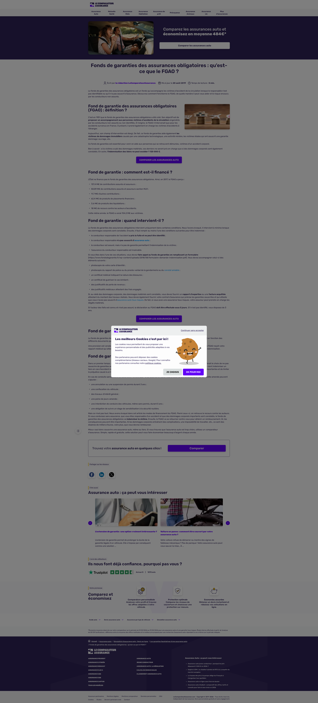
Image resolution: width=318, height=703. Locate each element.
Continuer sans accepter (190, 331)
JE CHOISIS (172, 372)
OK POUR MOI (193, 372)
